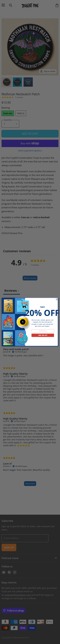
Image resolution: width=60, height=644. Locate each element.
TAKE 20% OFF (42, 335)
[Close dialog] (57, 299)
